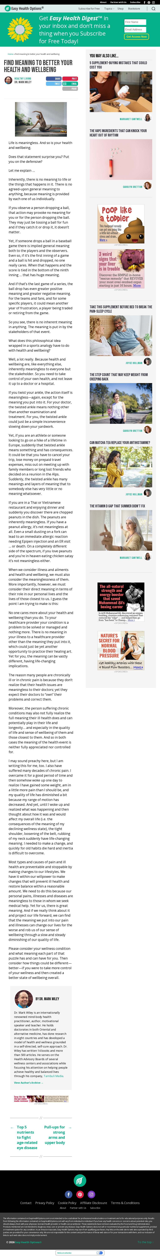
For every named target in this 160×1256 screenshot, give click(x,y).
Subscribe (135, 2)
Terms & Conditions (125, 1203)
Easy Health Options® (28, 1242)
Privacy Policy (44, 1203)
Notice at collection (64, 1253)
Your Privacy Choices (85, 1253)
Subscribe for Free (89, 8)
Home (10, 54)
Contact (25, 1203)
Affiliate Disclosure (93, 1203)
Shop (120, 8)
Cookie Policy (67, 1203)
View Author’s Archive (28, 1082)
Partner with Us (118, 2)
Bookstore (134, 8)
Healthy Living (23, 78)
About (103, 2)
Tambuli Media (53, 1076)
